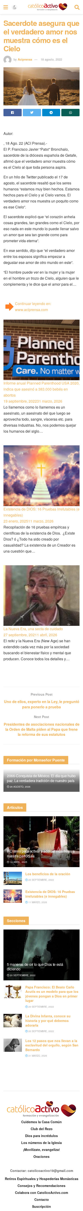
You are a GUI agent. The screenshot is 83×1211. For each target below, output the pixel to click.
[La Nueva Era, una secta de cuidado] (41, 595)
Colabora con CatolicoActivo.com (41, 1192)
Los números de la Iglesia (41, 1142)
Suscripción (41, 1206)
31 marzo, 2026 (37, 1055)
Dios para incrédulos (41, 1135)
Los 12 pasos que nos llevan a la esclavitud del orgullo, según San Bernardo (51, 1045)
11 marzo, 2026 (37, 902)
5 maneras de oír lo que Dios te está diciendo (35, 967)
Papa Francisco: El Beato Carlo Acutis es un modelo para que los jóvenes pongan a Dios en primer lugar (51, 994)
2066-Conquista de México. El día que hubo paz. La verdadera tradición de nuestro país (41, 778)
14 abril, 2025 (18, 862)
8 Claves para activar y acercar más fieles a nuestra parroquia (41, 853)
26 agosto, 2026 (19, 786)
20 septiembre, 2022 (41, 879)
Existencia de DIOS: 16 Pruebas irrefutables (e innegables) (41, 512)
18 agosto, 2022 (51, 59)
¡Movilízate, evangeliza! (41, 1149)
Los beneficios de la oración (47, 874)
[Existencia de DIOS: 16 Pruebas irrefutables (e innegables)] (41, 475)
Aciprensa (25, 59)
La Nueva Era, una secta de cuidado (33, 628)
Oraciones (41, 1156)
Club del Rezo (42, 1128)
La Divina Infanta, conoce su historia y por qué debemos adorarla (48, 1020)
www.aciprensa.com (31, 309)
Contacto (41, 1199)
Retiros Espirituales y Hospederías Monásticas (41, 1178)
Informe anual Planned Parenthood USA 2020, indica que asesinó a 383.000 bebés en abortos (41, 389)
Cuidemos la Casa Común (41, 1121)
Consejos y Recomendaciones (41, 1185)
